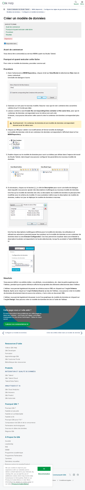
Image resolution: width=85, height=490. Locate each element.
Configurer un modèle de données (33, 12)
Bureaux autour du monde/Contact (17, 464)
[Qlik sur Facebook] (77, 474)
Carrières (8, 458)
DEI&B (7, 450)
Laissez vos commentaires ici (16, 324)
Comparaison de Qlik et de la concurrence (20, 422)
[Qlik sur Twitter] (70, 474)
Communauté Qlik (59, 475)
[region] (28, 475)
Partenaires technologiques (15, 425)
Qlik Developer (10, 350)
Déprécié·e (8, 39)
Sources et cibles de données (16, 428)
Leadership (9, 444)
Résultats (9, 35)
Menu (82, 4)
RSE (6, 447)
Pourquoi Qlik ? (10, 408)
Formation (8, 353)
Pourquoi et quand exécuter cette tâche (19, 29)
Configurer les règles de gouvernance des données (60, 9)
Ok (44, 469)
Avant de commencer (13, 27)
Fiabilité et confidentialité (14, 414)
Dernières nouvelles (12, 461)
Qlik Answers (10, 392)
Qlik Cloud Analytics (12, 389)
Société (8, 441)
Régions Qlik (9, 431)
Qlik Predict (9, 395)
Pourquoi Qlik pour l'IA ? (13, 420)
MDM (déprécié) (37, 9)
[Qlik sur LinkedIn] (73, 474)
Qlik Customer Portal (12, 359)
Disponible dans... (11, 43)
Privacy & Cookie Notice (20, 484)
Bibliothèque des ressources (15, 362)
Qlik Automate (10, 398)
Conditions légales (65, 480)
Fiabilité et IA (9, 417)
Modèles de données (13, 12)
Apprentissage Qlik (12, 356)
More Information (44, 474)
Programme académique (14, 453)
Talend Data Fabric (12, 381)
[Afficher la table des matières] (4, 9)
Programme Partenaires (13, 455)
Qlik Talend (9, 375)
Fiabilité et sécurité (12, 411)
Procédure (9, 32)
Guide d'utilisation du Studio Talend (18, 9)
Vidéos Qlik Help (11, 348)
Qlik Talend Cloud (11, 378)
